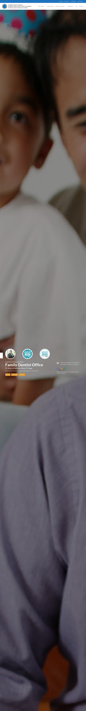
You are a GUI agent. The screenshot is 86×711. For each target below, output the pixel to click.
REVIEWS (8, 374)
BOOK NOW (22, 374)
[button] (1, 354)
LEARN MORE (14, 374)
